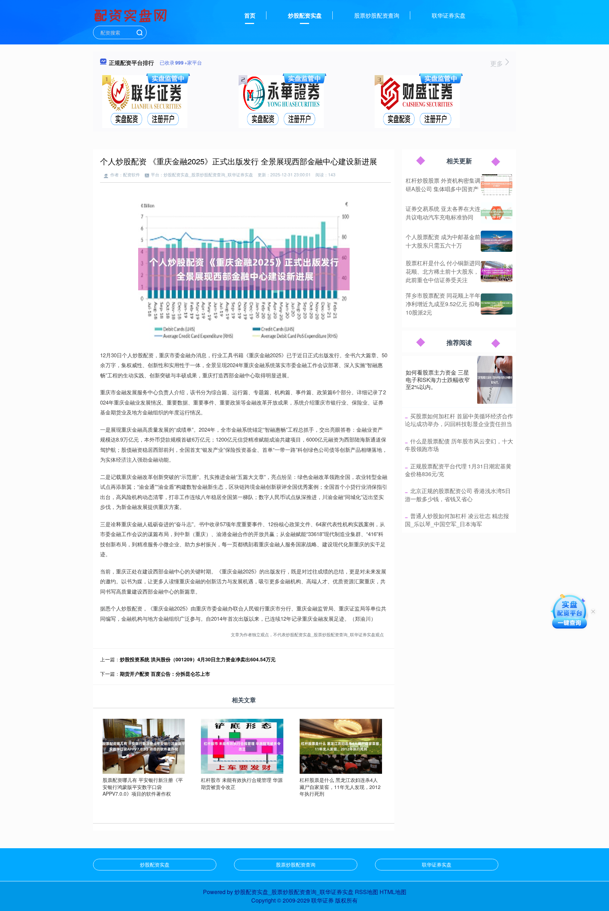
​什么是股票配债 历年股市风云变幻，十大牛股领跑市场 (459, 445)
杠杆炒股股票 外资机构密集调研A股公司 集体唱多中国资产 (443, 184)
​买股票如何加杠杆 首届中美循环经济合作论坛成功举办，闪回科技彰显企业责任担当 (459, 420)
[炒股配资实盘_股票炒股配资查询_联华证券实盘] (131, 14)
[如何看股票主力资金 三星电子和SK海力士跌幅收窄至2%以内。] (494, 380)
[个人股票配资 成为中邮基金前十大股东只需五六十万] (496, 241)
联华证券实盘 (449, 15)
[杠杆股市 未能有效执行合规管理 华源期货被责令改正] (242, 745)
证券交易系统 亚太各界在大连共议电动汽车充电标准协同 (443, 213)
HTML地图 (393, 892)
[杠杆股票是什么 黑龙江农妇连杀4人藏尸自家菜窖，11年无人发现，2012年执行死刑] (341, 745)
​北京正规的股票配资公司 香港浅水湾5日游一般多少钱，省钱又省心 (458, 495)
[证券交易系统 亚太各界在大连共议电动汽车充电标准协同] (496, 213)
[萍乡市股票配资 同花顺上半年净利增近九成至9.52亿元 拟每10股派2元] (496, 304)
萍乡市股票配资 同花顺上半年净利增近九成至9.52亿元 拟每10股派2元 (443, 303)
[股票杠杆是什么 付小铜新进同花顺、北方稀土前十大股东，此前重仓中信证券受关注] (496, 271)
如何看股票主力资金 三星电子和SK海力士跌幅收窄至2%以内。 (438, 379)
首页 (250, 15)
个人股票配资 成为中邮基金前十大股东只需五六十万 (443, 241)
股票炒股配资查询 (376, 15)
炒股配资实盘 (305, 15)
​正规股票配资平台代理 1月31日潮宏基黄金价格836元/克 (458, 470)
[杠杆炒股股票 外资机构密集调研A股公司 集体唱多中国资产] (496, 184)
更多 (497, 63)
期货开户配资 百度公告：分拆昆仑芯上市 (165, 673)
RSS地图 (366, 892)
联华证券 (322, 900)
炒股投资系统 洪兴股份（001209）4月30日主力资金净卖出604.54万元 (198, 659)
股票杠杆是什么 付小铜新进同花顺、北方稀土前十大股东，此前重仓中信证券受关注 (443, 271)
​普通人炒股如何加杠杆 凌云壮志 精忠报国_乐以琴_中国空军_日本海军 (457, 520)
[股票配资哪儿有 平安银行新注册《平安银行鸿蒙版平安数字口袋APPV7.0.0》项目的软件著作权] (144, 745)
